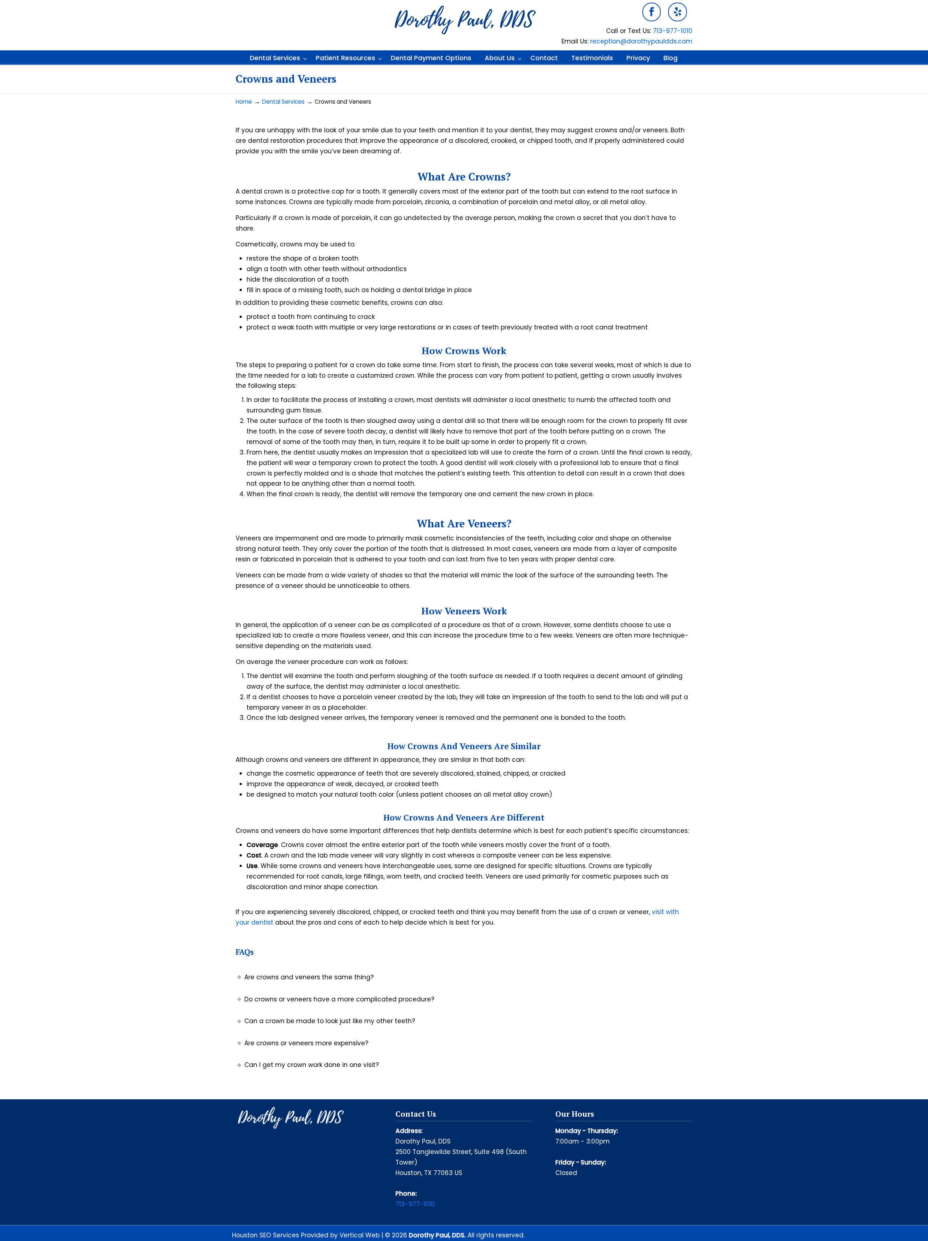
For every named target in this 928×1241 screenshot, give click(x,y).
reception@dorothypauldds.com (641, 41)
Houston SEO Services (266, 1235)
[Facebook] (651, 12)
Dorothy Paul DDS (464, 20)
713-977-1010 (672, 30)
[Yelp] (677, 12)
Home (244, 101)
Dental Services (283, 101)
